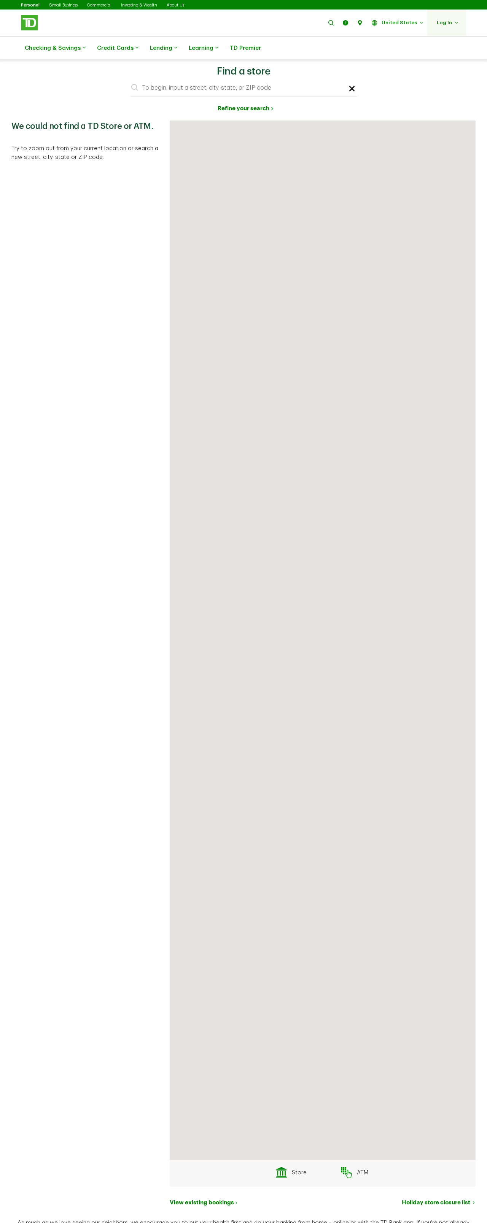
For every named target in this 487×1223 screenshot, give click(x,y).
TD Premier (245, 48)
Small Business (63, 5)
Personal (30, 5)
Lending (161, 48)
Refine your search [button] (243, 108)
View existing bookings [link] (202, 1202)
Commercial (99, 5)
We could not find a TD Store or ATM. (82, 126)
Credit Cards (115, 48)
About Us (175, 5)
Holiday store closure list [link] (436, 1202)
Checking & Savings (53, 48)
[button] (331, 23)
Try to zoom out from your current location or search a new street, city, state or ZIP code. (84, 153)
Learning (201, 48)
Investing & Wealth (139, 5)
